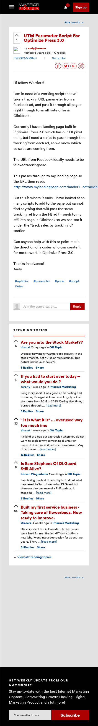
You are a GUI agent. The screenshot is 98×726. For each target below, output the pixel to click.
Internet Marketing (63, 387)
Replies (27, 367)
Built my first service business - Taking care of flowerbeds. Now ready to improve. (51, 512)
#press (59, 281)
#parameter (42, 281)
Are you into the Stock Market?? (52, 342)
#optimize (22, 281)
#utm (19, 286)
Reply (77, 306)
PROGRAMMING (25, 58)
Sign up (81, 7)
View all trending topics (32, 557)
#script (74, 281)
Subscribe (59, 58)
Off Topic (55, 347)
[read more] (53, 405)
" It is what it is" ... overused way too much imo (52, 422)
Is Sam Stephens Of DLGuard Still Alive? (48, 465)
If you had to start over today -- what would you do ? (50, 378)
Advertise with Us (73, 22)
